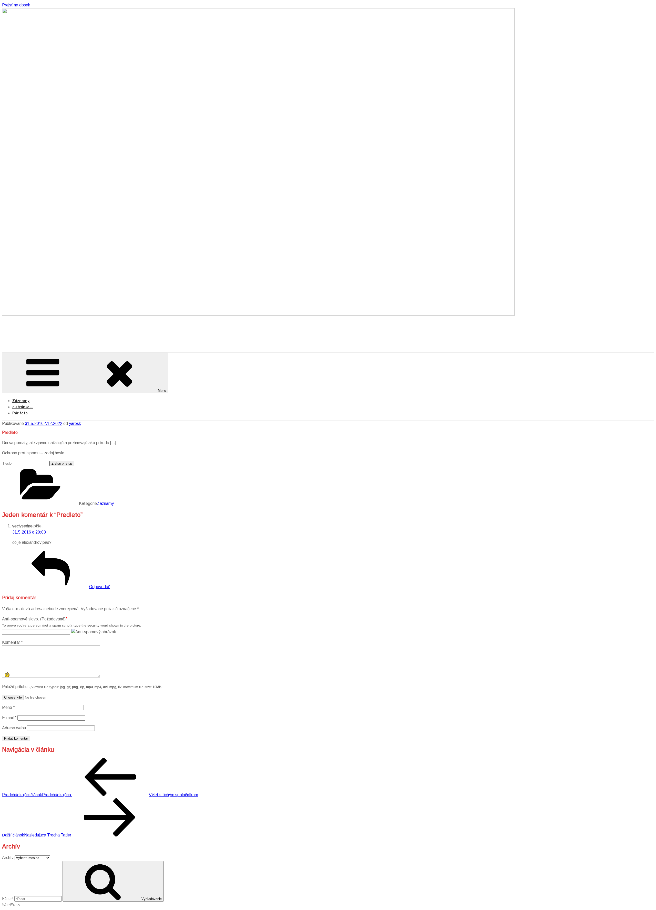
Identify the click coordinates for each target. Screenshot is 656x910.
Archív (8, 857)
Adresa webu (14, 728)
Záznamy (20, 400)
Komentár (12, 642)
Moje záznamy (42, 329)
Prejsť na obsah (16, 5)
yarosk (75, 423)
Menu (162, 391)
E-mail (9, 717)
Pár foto (20, 413)
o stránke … (22, 407)
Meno (8, 707)
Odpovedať (99, 587)
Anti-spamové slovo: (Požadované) (34, 619)
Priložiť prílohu (82, 686)
